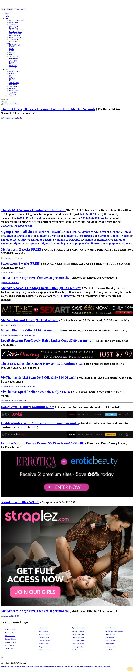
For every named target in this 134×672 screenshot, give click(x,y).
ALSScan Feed (14, 41)
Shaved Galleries (44, 637)
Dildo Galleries (109, 650)
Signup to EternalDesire (79, 235)
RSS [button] (6, 18)
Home (7, 13)
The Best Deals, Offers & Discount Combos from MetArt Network (48, 109)
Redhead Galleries (10, 642)
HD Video (12, 47)
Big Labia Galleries (78, 634)
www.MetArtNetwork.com (17, 225)
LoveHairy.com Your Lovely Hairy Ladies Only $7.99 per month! (47, 340)
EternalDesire (13, 64)
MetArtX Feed (14, 26)
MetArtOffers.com (20, 9)
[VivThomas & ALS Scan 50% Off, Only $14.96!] (67, 386)
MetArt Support (63, 295)
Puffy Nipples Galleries (46, 650)
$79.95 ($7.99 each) (29, 217)
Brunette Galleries (10, 639)
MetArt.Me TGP (106, 666)
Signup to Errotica (48, 235)
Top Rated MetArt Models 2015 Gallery (44, 666)
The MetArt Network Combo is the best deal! (33, 210)
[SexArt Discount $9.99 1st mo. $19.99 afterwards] (67, 335)
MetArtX (12, 52)
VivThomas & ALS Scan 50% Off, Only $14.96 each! (38, 377)
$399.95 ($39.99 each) (94, 217)
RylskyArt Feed (14, 35)
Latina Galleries (43, 628)
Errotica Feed (13, 28)
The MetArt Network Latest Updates (84, 666)
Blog (6, 15)
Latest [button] (7, 69)
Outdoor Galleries (10, 633)
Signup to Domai (120, 231)
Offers (7, 17)
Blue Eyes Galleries (78, 637)
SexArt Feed (13, 24)
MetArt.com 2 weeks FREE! (21, 249)
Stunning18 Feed (15, 39)
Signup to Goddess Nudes (113, 235)
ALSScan (12, 68)
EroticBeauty (13, 58)
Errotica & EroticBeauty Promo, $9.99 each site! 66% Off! (42, 443)
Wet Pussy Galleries (78, 631)
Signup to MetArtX (68, 239)
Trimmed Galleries (44, 640)
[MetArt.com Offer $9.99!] (67, 283)
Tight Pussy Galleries (78, 628)
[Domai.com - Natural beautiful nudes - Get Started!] (67, 414)
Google (100, 666)
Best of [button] (7, 43)
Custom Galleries (10, 96)
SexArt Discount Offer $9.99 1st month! (29, 330)
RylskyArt (12, 62)
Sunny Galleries (110, 640)
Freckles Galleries (110, 647)
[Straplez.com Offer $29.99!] (67, 556)
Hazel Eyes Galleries (78, 643)
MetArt (11, 49)
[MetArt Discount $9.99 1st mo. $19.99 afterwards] (67, 325)
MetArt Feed (13, 22)
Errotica (11, 54)
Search (4, 102)
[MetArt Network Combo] (67, 372)
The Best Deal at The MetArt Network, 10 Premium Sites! (42, 363)
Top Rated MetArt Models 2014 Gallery (23, 666)
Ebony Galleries (10, 645)
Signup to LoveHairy (14, 239)
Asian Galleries (9, 648)
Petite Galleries (109, 643)
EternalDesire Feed (15, 37)
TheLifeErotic (14, 56)
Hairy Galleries (43, 631)
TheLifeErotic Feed (15, 30)
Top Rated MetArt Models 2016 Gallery (64, 666)
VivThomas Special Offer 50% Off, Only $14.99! (35, 392)
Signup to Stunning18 (54, 243)
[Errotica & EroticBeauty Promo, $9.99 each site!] (67, 474)
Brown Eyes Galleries (78, 647)
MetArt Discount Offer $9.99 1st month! (29, 320)
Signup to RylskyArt (97, 239)
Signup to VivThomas (119, 243)
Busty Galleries (43, 647)
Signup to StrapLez (25, 243)
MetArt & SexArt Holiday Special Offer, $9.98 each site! (41, 288)
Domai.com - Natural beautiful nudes (27, 407)
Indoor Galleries (10, 629)
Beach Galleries (110, 634)
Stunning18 (13, 66)
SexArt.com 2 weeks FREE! (20, 263)
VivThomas (13, 60)
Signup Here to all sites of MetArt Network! (32, 232)
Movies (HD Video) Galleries (114, 631)
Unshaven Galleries (44, 634)
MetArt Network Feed (16, 20)
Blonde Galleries (10, 636)
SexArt (11, 51)
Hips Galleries (109, 637)
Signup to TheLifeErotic (87, 243)
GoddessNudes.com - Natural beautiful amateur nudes (40, 423)
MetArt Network (14, 45)
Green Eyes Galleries (78, 640)
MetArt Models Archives (7, 666)
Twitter (95, 666)
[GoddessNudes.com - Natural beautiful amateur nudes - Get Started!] (67, 434)
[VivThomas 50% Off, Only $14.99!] (67, 401)
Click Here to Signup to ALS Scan (85, 231)
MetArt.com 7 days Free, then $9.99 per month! (35, 278)
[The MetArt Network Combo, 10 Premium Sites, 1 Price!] (67, 161)
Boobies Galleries (44, 643)
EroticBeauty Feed (15, 32)
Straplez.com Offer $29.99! (20, 502)
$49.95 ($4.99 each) (91, 214)
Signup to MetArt (41, 239)
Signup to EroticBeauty (18, 235)
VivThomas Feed (15, 34)
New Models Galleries (78, 650)
